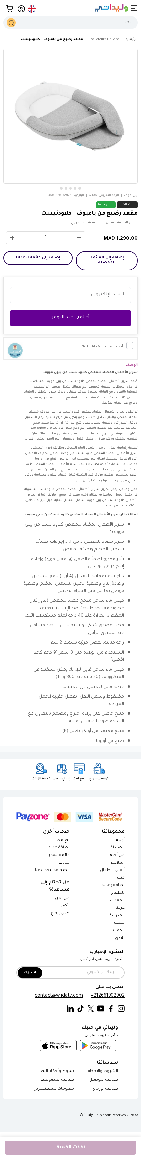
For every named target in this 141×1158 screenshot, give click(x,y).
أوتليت (119, 840)
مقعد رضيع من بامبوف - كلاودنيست (52, 39)
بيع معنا (62, 840)
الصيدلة (118, 848)
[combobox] (70, 22)
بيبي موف (131, 195)
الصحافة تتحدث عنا (52, 870)
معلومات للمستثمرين (53, 1089)
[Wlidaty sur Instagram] (121, 1009)
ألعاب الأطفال (112, 870)
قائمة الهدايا (58, 855)
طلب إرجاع (60, 913)
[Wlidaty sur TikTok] (80, 1009)
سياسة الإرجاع (105, 1089)
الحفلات (118, 931)
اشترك (30, 973)
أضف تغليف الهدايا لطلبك (102, 347)
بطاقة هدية (59, 848)
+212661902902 (108, 995)
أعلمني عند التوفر (70, 317)
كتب (121, 878)
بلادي (120, 938)
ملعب (119, 923)
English (32, 8)
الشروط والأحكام (103, 1071)
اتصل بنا (62, 906)
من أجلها (116, 855)
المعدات (117, 901)
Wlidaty (86, 1115)
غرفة (120, 908)
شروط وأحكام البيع (57, 1071)
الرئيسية (132, 39)
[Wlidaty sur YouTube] (100, 1009)
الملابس (117, 863)
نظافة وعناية (113, 885)
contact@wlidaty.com (59, 995)
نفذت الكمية (70, 1147)
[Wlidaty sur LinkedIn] (70, 1009)
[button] (10, 9)
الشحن (111, 223)
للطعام (118, 893)
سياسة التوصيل (103, 1080)
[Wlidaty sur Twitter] (90, 1009)
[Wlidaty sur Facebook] (111, 1009)
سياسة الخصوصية (57, 1080)
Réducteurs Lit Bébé (104, 39)
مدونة (64, 863)
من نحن (62, 898)
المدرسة (117, 916)
